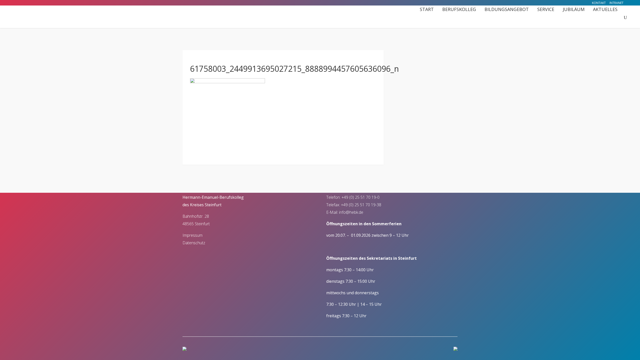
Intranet (617, 3)
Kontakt (599, 3)
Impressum (192, 235)
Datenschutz (193, 243)
